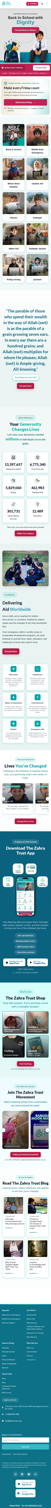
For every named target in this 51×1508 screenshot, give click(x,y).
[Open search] (42, 4)
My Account (6, 1393)
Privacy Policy (6, 1454)
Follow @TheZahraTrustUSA (25, 1155)
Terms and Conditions (20, 1454)
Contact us (31, 1360)
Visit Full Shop (25, 1064)
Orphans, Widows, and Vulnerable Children (35, 1327)
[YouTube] (28, 1474)
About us (30, 1348)
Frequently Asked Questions (9, 1387)
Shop (4, 1378)
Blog (3, 1382)
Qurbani (5, 1368)
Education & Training (35, 1333)
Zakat (4, 1356)
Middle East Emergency (11, 1319)
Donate (30, 1356)
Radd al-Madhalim (9, 1364)
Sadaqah (5, 1348)
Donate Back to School (25, 30)
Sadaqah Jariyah (8, 1352)
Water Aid (31, 1319)
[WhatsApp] (35, 1474)
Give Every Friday (25, 102)
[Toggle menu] (47, 4)
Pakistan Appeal (8, 1323)
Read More (9, 1228)
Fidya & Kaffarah (8, 1360)
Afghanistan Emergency (11, 1315)
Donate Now (41, 68)
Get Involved (32, 1352)
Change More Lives (25, 821)
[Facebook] (22, 1474)
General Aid (31, 1315)
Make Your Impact (25, 533)
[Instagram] (15, 1474)
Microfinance (32, 1323)
